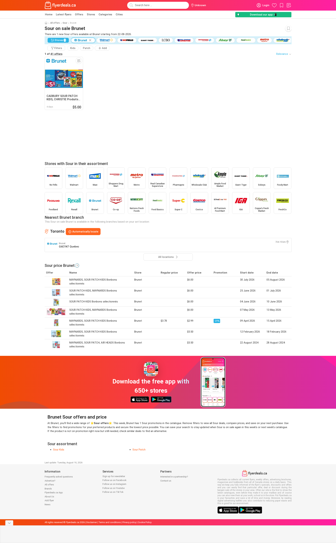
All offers (55, 23)
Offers (79, 14)
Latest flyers (63, 14)
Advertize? (50, 480)
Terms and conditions (109, 522)
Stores (91, 14)
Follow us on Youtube (113, 488)
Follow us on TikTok (112, 492)
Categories (105, 14)
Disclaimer (91, 522)
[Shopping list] (289, 5)
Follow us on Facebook (114, 480)
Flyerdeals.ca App (54, 492)
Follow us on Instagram (114, 484)
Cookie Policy (145, 522)
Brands (48, 488)
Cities (119, 14)
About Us (49, 496)
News (47, 504)
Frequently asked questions (59, 476)
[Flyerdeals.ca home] (60, 5)
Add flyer (49, 500)
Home (48, 14)
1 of (53, 54)
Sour (65, 23)
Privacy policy (129, 522)
